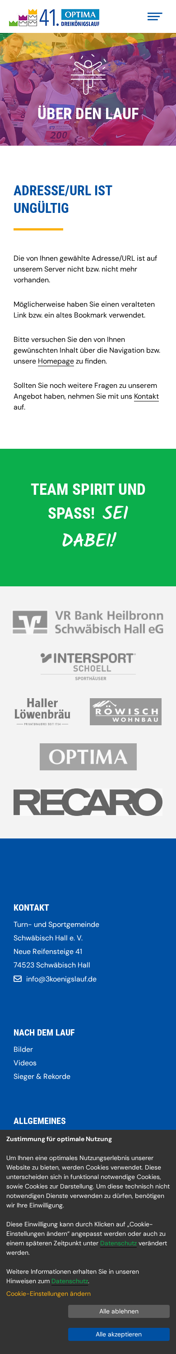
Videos (25, 1063)
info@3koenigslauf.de (61, 979)
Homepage (56, 361)
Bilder (23, 1049)
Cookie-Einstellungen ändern (48, 1294)
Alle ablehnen (119, 1311)
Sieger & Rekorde (42, 1076)
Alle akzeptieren (119, 1334)
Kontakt (146, 396)
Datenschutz (118, 1243)
